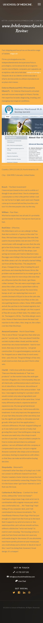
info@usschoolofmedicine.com (22, 576)
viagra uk (14, 53)
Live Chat (22, 581)
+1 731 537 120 (22, 572)
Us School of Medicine (18, 4)
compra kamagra (34, 72)
